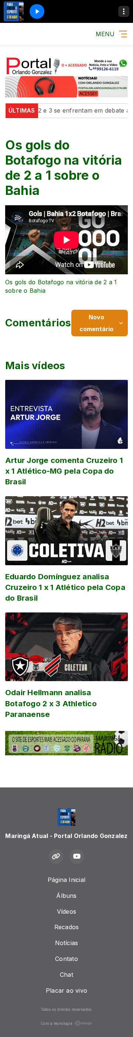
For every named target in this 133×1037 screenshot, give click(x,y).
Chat (66, 974)
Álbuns (66, 895)
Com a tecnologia (56, 1023)
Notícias (66, 943)
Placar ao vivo (66, 990)
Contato (66, 958)
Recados (66, 927)
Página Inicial (66, 879)
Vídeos (66, 911)
